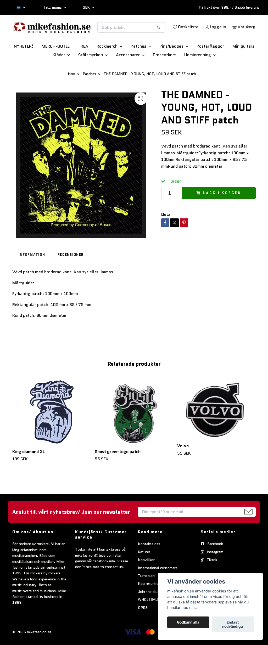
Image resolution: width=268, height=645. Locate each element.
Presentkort (164, 69)
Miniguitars (243, 61)
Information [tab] (32, 269)
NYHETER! (23, 61)
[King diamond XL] (51, 426)
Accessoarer (128, 69)
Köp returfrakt (150, 598)
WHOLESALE (148, 614)
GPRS (143, 622)
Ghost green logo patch (118, 466)
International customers (157, 582)
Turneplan (146, 590)
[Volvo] (216, 424)
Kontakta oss (149, 558)
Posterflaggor (210, 61)
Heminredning (197, 69)
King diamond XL (28, 466)
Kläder (59, 69)
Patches (138, 61)
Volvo (183, 460)
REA (84, 61)
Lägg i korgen (222, 207)
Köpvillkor (146, 574)
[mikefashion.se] (73, 31)
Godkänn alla (188, 622)
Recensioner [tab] (70, 269)
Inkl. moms (53, 7)
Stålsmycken (90, 69)
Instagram (214, 566)
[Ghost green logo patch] (134, 426)
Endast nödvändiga (232, 624)
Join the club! (149, 606)
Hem (71, 88)
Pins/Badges (171, 61)
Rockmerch (107, 61)
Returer (144, 566)
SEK (87, 7)
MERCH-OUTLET (57, 61)
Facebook (214, 558)
